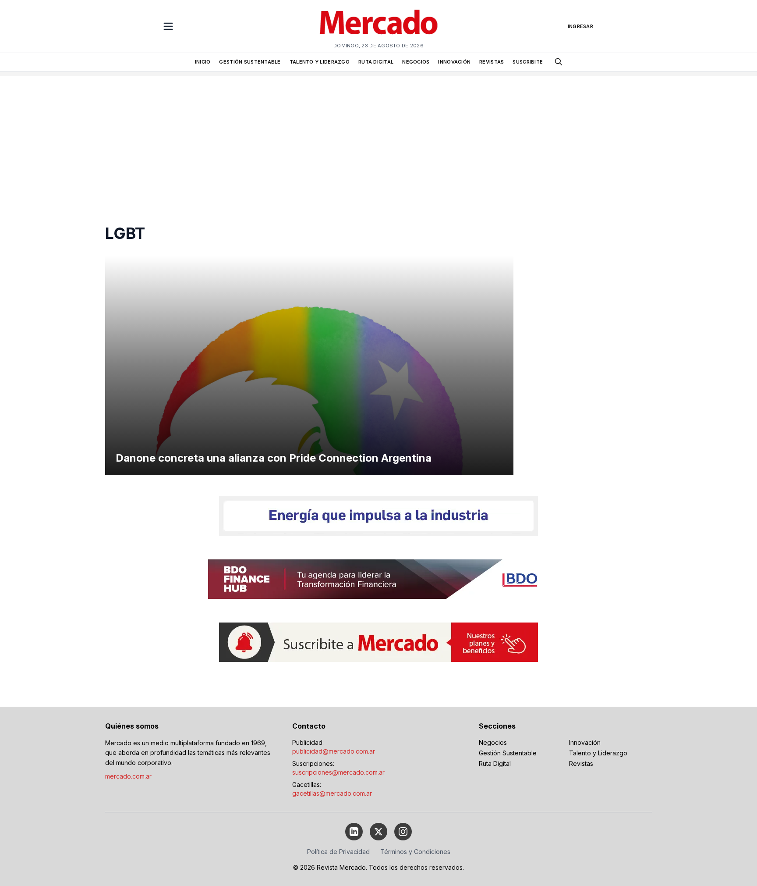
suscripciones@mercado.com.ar (338, 772)
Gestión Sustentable (508, 753)
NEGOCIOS (415, 62)
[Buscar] (558, 62)
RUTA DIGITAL (375, 62)
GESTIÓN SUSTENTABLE (249, 62)
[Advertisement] (378, 137)
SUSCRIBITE (528, 62)
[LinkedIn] (354, 831)
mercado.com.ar (128, 776)
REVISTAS (491, 62)
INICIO (203, 62)
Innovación (585, 742)
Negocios (493, 742)
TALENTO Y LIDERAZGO (320, 62)
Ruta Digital (495, 763)
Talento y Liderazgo (598, 753)
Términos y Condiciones (415, 851)
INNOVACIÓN (454, 62)
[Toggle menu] (168, 26)
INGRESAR (580, 26)
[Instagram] (403, 831)
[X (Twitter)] (378, 831)
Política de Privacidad (338, 851)
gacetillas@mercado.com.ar (332, 793)
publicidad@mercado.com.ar (333, 751)
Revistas (581, 763)
